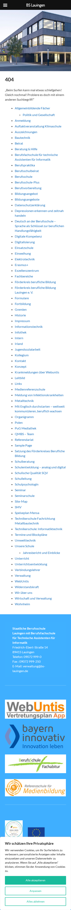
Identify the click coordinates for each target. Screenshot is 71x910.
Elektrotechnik (25, 259)
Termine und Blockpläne (31, 534)
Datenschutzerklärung (30, 205)
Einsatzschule (24, 248)
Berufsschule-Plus (27, 182)
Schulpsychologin (26, 484)
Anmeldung (23, 120)
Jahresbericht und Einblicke (41, 552)
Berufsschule (23, 176)
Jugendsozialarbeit (27, 349)
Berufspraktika (25, 165)
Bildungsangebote (27, 199)
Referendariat (24, 439)
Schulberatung (25, 461)
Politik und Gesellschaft (39, 115)
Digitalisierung (25, 242)
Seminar (20, 490)
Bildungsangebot (26, 193)
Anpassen (35, 890)
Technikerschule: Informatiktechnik (38, 529)
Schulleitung (23, 478)
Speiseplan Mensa (27, 513)
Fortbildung (23, 304)
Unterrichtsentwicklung (31, 564)
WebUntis (22, 581)
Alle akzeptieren (35, 880)
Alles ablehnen (36, 901)
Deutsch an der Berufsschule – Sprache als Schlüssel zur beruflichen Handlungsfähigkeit (39, 225)
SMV (18, 507)
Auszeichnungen (26, 132)
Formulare (22, 298)
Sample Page (23, 445)
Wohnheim (22, 604)
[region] (35, 873)
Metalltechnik (24, 400)
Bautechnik (22, 137)
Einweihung (23, 253)
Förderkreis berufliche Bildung (35, 282)
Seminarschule (25, 495)
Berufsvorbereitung (28, 188)
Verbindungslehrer (27, 570)
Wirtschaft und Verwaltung (33, 598)
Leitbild (20, 378)
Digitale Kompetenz (28, 236)
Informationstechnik (29, 326)
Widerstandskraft (27, 587)
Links (18, 383)
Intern (19, 338)
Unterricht (22, 558)
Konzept (20, 366)
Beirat (19, 143)
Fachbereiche (24, 276)
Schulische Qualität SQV (31, 473)
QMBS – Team (24, 434)
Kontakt (20, 361)
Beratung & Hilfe (26, 149)
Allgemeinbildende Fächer (32, 108)
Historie (20, 315)
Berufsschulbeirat (27, 171)
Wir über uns (23, 592)
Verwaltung (23, 575)
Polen (19, 422)
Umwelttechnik (25, 540)
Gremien (21, 309)
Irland (19, 343)
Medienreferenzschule (30, 389)
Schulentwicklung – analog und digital (40, 467)
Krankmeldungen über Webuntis (37, 372)
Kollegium (22, 355)
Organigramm (24, 417)
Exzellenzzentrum (27, 270)
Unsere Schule (24, 546)
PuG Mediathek (25, 428)
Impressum (22, 321)
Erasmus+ (21, 265)
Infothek (20, 332)
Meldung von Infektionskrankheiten (39, 395)
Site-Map (21, 501)
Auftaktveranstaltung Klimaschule (38, 126)
